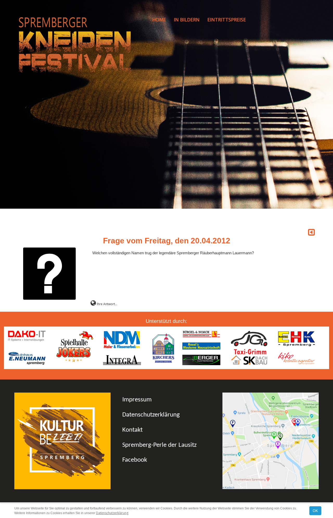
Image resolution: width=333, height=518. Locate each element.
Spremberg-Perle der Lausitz (159, 445)
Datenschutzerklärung (151, 415)
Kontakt (132, 430)
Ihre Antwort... (106, 304)
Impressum (137, 399)
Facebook (134, 460)
